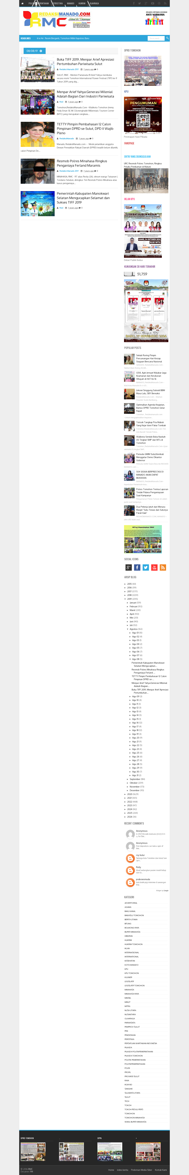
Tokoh (128, 1105)
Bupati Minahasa (132, 932)
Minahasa (129, 989)
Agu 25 (136, 752)
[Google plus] (146, 3)
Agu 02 (136, 636)
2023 (130, 805)
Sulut (127, 1097)
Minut (127, 1002)
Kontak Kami (161, 1170)
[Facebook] (134, 3)
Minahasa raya (132, 994)
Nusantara (130, 1014)
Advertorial (131, 903)
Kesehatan (130, 961)
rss (164, 568)
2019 (129, 599)
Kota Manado (132, 965)
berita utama (131, 919)
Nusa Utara (130, 1010)
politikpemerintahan (135, 1064)
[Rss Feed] (165, 3)
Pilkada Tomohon (134, 1056)
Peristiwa (129, 1039)
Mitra (127, 1006)
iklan (127, 948)
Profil (128, 1072)
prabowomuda (143, 879)
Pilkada (128, 1047)
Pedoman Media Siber (141, 1170)
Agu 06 (136, 651)
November (135, 786)
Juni (132, 621)
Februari (134, 606)
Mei (132, 617)
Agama (128, 907)
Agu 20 (136, 737)
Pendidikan (130, 1035)
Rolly (138, 867)
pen (126, 1031)
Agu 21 (135, 741)
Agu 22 (136, 745)
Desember (135, 790)
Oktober (134, 783)
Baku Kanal (130, 911)
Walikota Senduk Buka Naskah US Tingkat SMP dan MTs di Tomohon (151, 439)
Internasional (132, 952)
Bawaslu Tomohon (134, 915)
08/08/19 (32, 50)
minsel (128, 998)
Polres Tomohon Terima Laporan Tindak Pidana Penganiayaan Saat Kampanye (152, 492)
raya (127, 1080)
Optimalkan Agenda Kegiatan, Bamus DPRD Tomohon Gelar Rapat (150, 407)
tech (127, 1101)
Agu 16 (135, 722)
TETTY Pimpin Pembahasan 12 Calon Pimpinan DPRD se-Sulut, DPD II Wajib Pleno (85, 128)
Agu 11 (135, 704)
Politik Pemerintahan (135, 1060)
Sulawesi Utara (132, 1093)
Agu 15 (135, 719)
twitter (146, 568)
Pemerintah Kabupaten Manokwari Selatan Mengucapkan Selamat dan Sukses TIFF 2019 (83, 197)
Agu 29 (136, 768)
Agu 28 (136, 764)
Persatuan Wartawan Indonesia (141, 1043)
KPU (126, 969)
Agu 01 (135, 632)
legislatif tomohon (135, 985)
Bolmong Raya (132, 928)
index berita (122, 1170)
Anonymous (142, 831)
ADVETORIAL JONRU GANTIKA (61, 38)
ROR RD (128, 1084)
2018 (129, 595)
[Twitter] (140, 3)
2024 (130, 809)
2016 (129, 587)
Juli (131, 625)
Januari (133, 602)
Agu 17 (135, 726)
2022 (130, 801)
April (132, 614)
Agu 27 (136, 760)
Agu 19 (135, 734)
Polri (127, 1068)
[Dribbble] (159, 3)
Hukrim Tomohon (133, 944)
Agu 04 (136, 644)
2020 (130, 794)
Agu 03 (136, 640)
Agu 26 (136, 756)
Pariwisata (130, 1022)
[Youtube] (153, 3)
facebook (138, 568)
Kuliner (128, 977)
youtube (155, 568)
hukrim (128, 940)
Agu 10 (135, 700)
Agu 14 (135, 715)
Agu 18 (135, 730)
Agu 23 (136, 749)
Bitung (128, 923)
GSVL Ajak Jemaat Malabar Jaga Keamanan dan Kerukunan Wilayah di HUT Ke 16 (151, 375)
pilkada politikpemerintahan (139, 1051)
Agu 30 (136, 771)
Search (167, 38)
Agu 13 (135, 711)
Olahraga (130, 1018)
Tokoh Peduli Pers (134, 1109)
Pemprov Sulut (132, 1027)
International (132, 956)
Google (166, 890)
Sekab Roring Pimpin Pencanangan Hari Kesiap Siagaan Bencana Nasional (149, 358)
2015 (129, 584)
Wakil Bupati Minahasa (135, 1122)
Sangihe (129, 1089)
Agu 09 (136, 696)
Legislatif (129, 981)
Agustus (134, 629)
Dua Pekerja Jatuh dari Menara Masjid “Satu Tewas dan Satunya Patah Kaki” (152, 510)
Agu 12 (135, 707)
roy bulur (140, 855)
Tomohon (130, 1113)
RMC (30, 1169)
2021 (129, 798)
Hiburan (129, 936)
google (129, 568)
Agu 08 (136, 659)
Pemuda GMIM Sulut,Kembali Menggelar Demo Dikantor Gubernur (150, 457)
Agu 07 (136, 655)
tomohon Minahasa (135, 1117)
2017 (129, 591)
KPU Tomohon (132, 973)
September (135, 779)
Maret (133, 610)
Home (111, 1170)
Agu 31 (135, 775)
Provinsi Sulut (132, 1076)
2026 (130, 816)
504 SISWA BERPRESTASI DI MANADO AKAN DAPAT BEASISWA (149, 474)
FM (31, 1171)
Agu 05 (136, 647)
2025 (130, 813)
